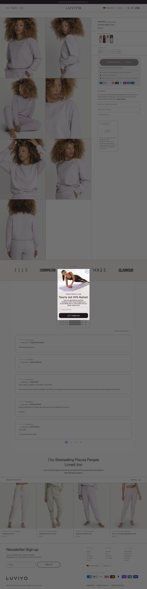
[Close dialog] (87, 271)
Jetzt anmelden (73, 316)
